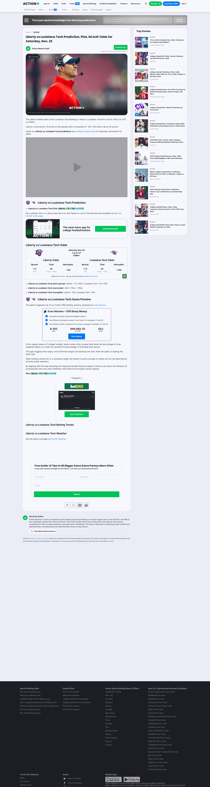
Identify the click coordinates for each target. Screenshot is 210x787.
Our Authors (24, 781)
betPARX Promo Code (156, 734)
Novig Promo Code (155, 713)
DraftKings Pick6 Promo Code (160, 745)
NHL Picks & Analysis (71, 709)
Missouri (108, 741)
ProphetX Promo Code (157, 720)
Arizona (108, 706)
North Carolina (111, 738)
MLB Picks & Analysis (71, 706)
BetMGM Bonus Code (156, 695)
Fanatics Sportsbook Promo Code (161, 692)
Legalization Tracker (113, 692)
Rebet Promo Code (155, 759)
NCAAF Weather (58, 439)
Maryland (109, 702)
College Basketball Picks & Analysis (76, 702)
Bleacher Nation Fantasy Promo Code (163, 752)
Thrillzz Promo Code (156, 766)
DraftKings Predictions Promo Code (162, 716)
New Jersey (110, 713)
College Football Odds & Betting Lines (35, 699)
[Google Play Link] (132, 779)
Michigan (108, 723)
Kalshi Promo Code (155, 709)
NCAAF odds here (90, 276)
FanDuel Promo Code (156, 727)
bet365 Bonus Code (156, 699)
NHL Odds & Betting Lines (30, 713)
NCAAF (36, 32)
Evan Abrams (100, 305)
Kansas (108, 734)
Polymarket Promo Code (157, 702)
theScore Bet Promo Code (158, 731)
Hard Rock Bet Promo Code (159, 738)
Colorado (109, 709)
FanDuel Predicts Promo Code (160, 706)
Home (28, 32)
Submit (77, 494)
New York (109, 695)
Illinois (107, 720)
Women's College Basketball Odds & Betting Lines (39, 706)
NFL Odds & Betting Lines (30, 692)
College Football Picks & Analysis (75, 699)
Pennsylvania (110, 716)
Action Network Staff (40, 48)
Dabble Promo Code (156, 748)
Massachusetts (111, 731)
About (22, 778)
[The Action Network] (31, 4)
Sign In (184, 4)
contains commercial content (39, 538)
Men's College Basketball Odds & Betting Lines (38, 702)
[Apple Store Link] (113, 779)
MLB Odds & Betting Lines (30, 709)
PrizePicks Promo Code (157, 769)
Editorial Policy (25, 785)
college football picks (86, 131)
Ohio (107, 727)
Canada (108, 745)
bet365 (79, 208)
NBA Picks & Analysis (71, 695)
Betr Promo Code (155, 755)
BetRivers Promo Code (157, 741)
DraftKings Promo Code (157, 723)
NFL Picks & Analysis (71, 692)
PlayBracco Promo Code (157, 762)
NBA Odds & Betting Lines (30, 695)
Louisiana (109, 699)
